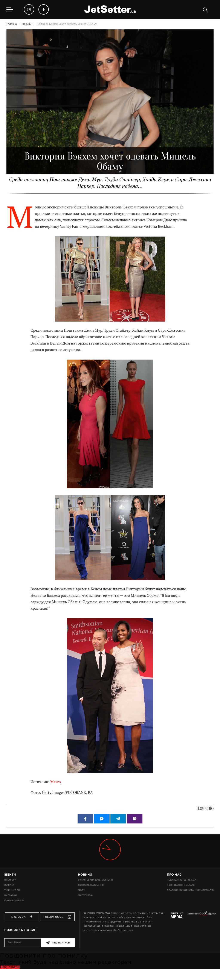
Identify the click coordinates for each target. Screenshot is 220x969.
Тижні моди (12, 890)
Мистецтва (85, 895)
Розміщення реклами (181, 885)
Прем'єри (10, 880)
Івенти (10, 874)
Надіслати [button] (10, 967)
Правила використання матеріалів (190, 890)
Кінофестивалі (14, 900)
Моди (81, 890)
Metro (55, 781)
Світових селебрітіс (91, 885)
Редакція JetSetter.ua (181, 880)
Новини (85, 874)
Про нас (174, 874)
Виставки (10, 895)
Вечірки (9, 885)
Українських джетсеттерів (95, 880)
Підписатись (61, 942)
